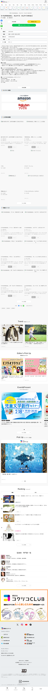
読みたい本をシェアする (25, 25)
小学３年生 (3, 308)
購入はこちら (34, 21)
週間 (12, 492)
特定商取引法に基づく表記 (24, 664)
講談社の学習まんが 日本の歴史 (7, 653)
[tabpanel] (24, 461)
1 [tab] (23, 429)
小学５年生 (12, 308)
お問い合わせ (21, 660)
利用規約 (27, 660)
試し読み (14, 237)
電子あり (10, 237)
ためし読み (14, 21)
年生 (29, 4)
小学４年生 (8, 308)
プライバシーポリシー (27, 662)
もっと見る (24, 544)
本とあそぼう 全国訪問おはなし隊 (7, 655)
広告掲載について (18, 662)
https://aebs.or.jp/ (4, 677)
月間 (35, 492)
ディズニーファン (4, 651)
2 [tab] (24, 429)
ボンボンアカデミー (5, 648)
